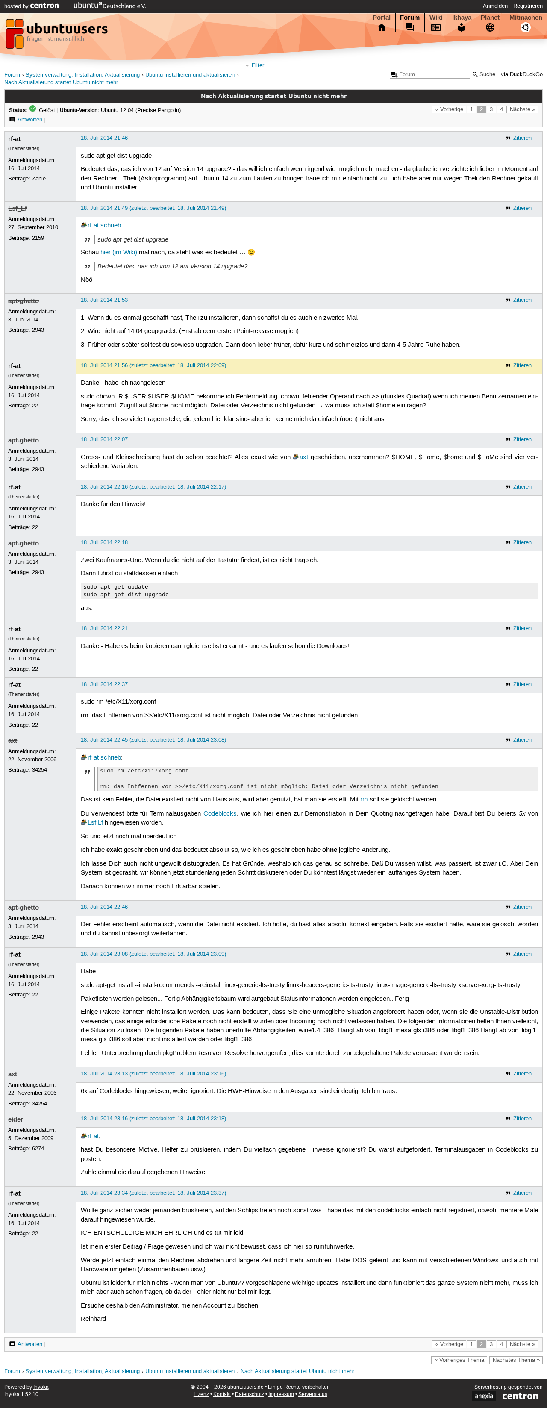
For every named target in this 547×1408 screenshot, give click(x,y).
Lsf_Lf (17, 208)
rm (364, 800)
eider (15, 1119)
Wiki (435, 17)
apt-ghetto (23, 301)
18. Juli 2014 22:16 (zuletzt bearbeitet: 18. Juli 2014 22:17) (153, 486)
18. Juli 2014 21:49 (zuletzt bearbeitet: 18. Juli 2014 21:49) (153, 208)
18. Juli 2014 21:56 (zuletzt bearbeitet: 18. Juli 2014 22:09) (153, 365)
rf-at (14, 139)
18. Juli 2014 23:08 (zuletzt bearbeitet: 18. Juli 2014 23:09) (153, 954)
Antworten (30, 119)
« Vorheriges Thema (459, 1360)
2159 (38, 238)
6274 (38, 1148)
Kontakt (222, 1394)
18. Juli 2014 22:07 (104, 439)
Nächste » (522, 109)
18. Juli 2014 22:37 (104, 684)
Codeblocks (220, 814)
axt (304, 457)
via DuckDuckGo (522, 74)
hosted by (17, 6)
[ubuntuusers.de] (57, 36)
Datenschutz (249, 1394)
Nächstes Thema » (516, 1360)
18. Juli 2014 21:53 (104, 300)
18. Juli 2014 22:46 (104, 907)
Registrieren (528, 6)
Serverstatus (312, 1394)
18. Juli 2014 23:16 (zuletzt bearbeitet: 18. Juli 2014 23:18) (153, 1118)
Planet (490, 17)
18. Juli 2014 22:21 (104, 628)
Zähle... (41, 178)
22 (35, 405)
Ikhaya (461, 17)
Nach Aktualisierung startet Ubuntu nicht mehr (61, 83)
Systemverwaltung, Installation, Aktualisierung (83, 75)
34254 (39, 769)
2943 (38, 330)
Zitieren (522, 138)
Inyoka (41, 1387)
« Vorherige (449, 109)
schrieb (110, 226)
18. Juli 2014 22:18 (104, 542)
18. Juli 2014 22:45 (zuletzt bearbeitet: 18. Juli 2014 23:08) (153, 739)
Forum (410, 17)
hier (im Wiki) (118, 252)
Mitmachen (525, 17)
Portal (382, 17)
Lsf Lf (95, 823)
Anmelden (495, 6)
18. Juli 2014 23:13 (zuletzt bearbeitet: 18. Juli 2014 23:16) (153, 1073)
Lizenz (201, 1394)
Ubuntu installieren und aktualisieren (190, 75)
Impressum (281, 1394)
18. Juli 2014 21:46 (104, 138)
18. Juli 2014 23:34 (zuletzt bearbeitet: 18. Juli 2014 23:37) (153, 1193)
